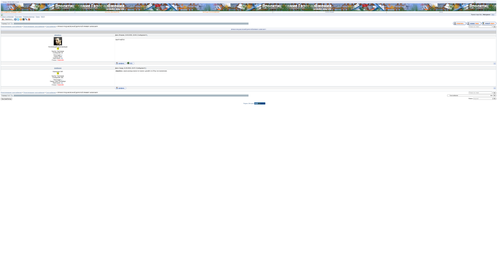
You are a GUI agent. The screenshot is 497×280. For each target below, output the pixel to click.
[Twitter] (18, 19)
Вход (441, 12)
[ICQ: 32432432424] (130, 63)
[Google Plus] (29, 19)
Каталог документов (112, 12)
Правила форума (28, 17)
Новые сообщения (7, 17)
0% (62, 58)
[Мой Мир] (23, 19)
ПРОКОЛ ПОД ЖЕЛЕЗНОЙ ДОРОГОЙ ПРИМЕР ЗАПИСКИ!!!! (77, 26)
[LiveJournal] (26, 19)
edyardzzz (57, 35)
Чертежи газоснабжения (211, 12)
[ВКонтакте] (15, 19)
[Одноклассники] (21, 19)
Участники (18, 17)
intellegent (57, 68)
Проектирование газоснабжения (11, 26)
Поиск (38, 17)
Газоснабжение (51, 26)
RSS (493, 14)
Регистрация (329, 12)
